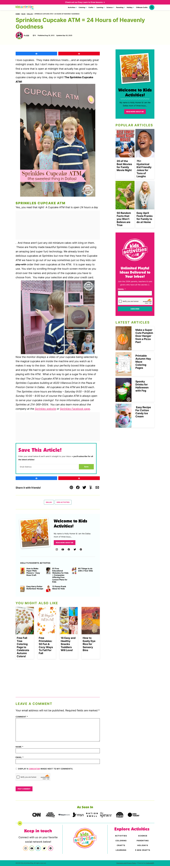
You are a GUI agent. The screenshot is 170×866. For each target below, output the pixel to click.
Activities (71, 7)
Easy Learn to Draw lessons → (91, 2)
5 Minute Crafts (141, 7)
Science (110, 7)
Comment (22, 717)
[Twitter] (74, 549)
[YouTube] (62, 549)
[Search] (151, 7)
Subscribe (135, 309)
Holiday (130, 7)
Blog (23, 14)
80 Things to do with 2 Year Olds (85, 569)
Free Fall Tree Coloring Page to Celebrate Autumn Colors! (23, 647)
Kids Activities (63, 502)
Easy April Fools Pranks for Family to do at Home (145, 217)
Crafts (90, 7)
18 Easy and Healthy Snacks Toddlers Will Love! (68, 644)
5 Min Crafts (142, 850)
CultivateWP (150, 863)
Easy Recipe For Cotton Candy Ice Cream (143, 412)
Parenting (119, 7)
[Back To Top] (19, 823)
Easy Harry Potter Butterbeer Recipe (34, 587)
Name (19, 747)
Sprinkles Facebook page (75, 408)
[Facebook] (68, 549)
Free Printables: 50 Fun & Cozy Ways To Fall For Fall (46, 645)
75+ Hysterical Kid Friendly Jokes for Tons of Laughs (144, 169)
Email (20, 757)
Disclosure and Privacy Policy (126, 863)
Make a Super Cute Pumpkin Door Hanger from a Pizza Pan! (144, 336)
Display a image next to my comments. (45, 769)
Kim (27, 35)
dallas (30, 14)
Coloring (82, 7)
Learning (100, 7)
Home (18, 14)
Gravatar (34, 769)
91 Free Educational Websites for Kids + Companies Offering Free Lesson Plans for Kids (60, 575)
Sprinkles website (45, 408)
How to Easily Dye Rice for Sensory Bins (89, 644)
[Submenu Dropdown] (76, 7)
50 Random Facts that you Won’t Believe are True (124, 219)
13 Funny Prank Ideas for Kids (59, 587)
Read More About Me (64, 543)
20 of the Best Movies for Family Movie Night (124, 166)
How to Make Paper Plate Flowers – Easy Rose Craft (33, 571)
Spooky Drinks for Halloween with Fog (142, 386)
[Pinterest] (80, 549)
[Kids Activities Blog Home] (25, 7)
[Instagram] (56, 549)
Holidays (142, 845)
